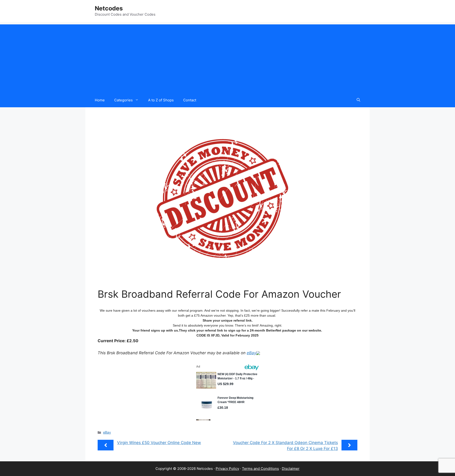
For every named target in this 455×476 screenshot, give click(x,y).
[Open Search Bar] (358, 100)
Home (100, 100)
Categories (123, 100)
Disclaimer (291, 468)
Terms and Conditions (260, 468)
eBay (251, 352)
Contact (189, 100)
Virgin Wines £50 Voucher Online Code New (159, 442)
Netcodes (109, 8)
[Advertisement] (227, 57)
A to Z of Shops (161, 100)
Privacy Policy (227, 468)
